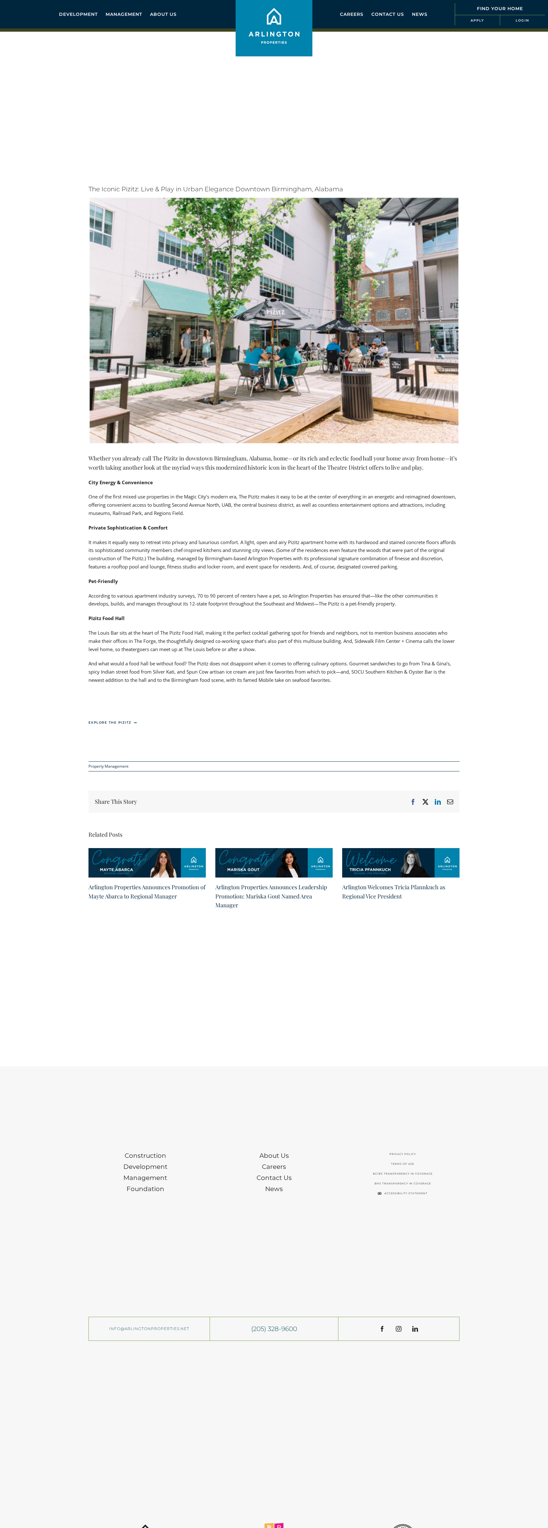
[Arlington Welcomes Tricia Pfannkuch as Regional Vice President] (401, 851)
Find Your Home (500, 8)
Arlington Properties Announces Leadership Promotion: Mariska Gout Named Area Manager (271, 896)
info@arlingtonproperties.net (149, 1328)
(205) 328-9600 (274, 1329)
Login (522, 20)
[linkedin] (415, 1328)
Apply (477, 20)
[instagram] (398, 1328)
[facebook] (382, 1328)
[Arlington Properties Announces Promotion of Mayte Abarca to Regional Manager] (147, 851)
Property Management (108, 766)
